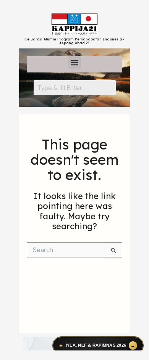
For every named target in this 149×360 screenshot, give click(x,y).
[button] (74, 62)
